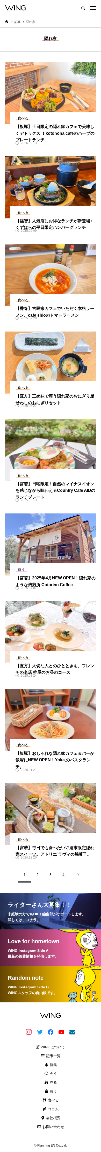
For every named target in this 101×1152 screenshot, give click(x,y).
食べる (53, 1100)
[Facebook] (50, 1032)
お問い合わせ (52, 1127)
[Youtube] (61, 1032)
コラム (53, 1109)
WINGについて (52, 1047)
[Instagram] (29, 1032)
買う (53, 1091)
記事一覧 (53, 1056)
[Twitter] (39, 1032)
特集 (53, 1065)
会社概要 (53, 1118)
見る (53, 1082)
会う (53, 1073)
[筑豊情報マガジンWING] (15, 8)
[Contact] (72, 1032)
